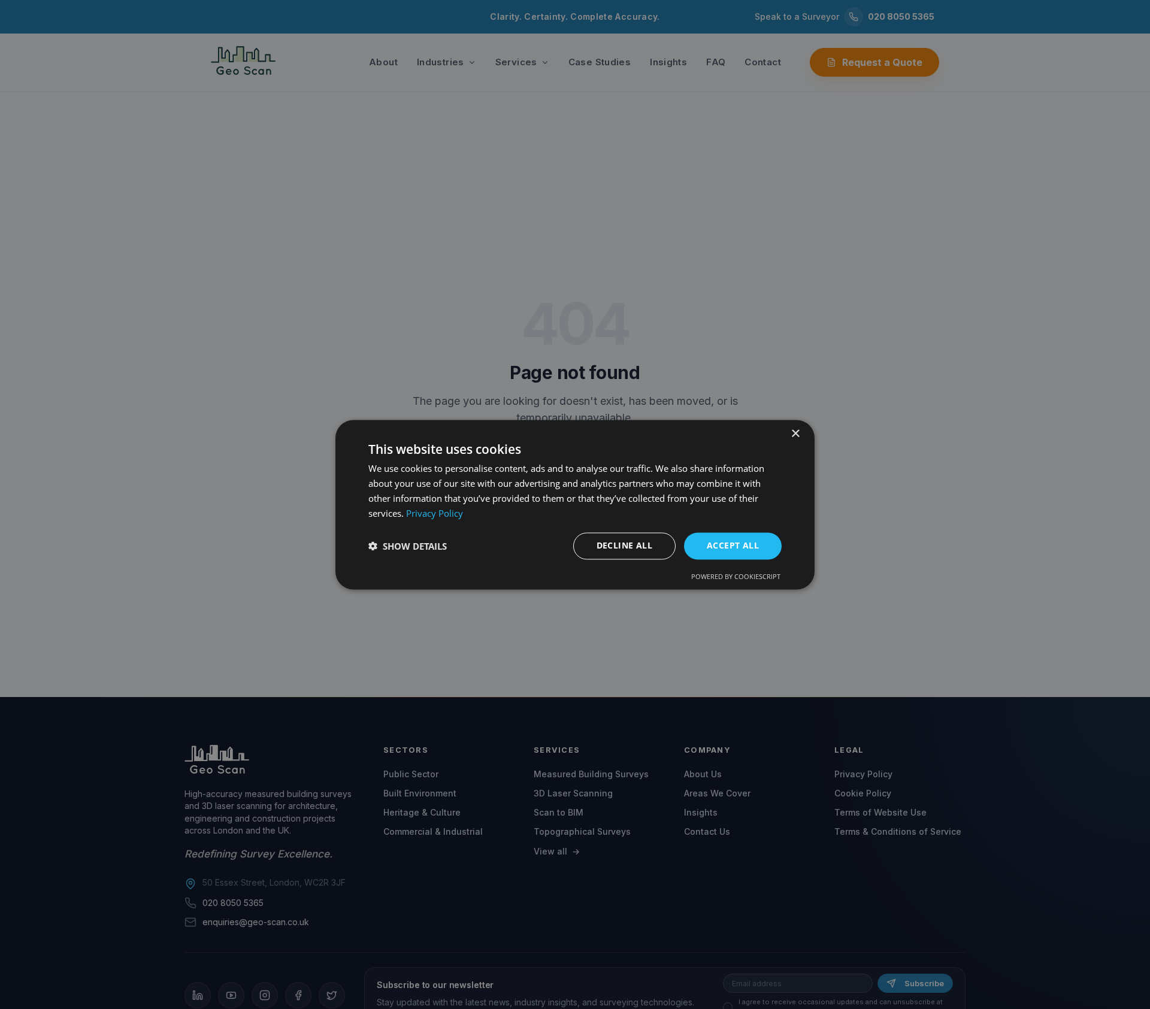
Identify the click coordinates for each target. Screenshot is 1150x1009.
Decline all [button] (624, 545)
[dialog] (575, 504)
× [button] (795, 433)
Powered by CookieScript (735, 576)
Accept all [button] (733, 545)
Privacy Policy (434, 513)
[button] (407, 546)
